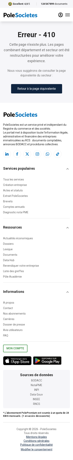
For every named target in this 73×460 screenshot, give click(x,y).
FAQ (5, 335)
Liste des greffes (13, 271)
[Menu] (67, 15)
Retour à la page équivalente (36, 89)
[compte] (60, 15)
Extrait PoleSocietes (15, 195)
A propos (8, 302)
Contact (8, 308)
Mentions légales (36, 436)
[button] (36, 169)
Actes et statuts (13, 190)
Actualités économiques (18, 238)
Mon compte (15, 348)
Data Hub (8, 260)
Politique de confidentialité (36, 444)
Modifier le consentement (36, 449)
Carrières (8, 319)
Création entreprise (15, 185)
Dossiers (8, 243)
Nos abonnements (14, 313)
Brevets (8, 201)
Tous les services (13, 179)
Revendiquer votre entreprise (21, 265)
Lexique (8, 249)
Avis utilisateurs (13, 330)
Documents (10, 254)
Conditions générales (36, 440)
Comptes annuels (14, 206)
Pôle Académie (12, 276)
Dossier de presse (14, 324)
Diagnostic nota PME (15, 212)
